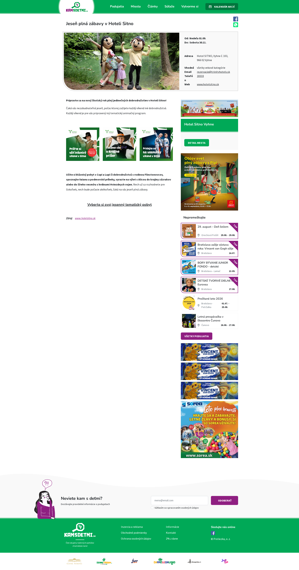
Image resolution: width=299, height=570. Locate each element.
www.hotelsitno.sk (208, 84)
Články (153, 6)
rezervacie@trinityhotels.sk (213, 72)
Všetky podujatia (196, 336)
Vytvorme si (189, 6)
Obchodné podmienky (134, 532)
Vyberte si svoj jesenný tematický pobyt (119, 204)
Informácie (172, 526)
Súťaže (169, 6)
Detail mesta (196, 142)
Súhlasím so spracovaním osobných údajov (177, 507)
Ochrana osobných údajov (136, 538)
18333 (200, 76)
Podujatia (117, 6)
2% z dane (172, 538)
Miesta (136, 6)
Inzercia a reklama (132, 526)
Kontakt (171, 532)
